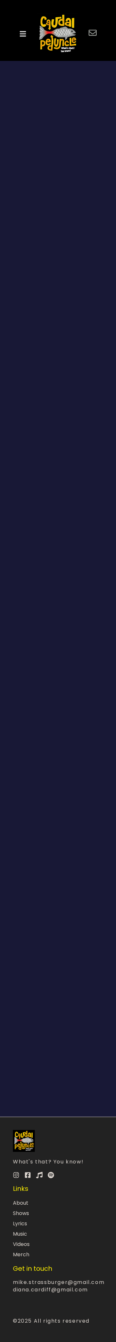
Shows (21, 1213)
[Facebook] (27, 1175)
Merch (21, 1254)
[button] (22, 33)
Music (20, 1234)
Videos (21, 1244)
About (20, 1203)
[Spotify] (51, 1175)
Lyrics (20, 1223)
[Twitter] (39, 1175)
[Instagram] (16, 1175)
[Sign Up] (93, 34)
